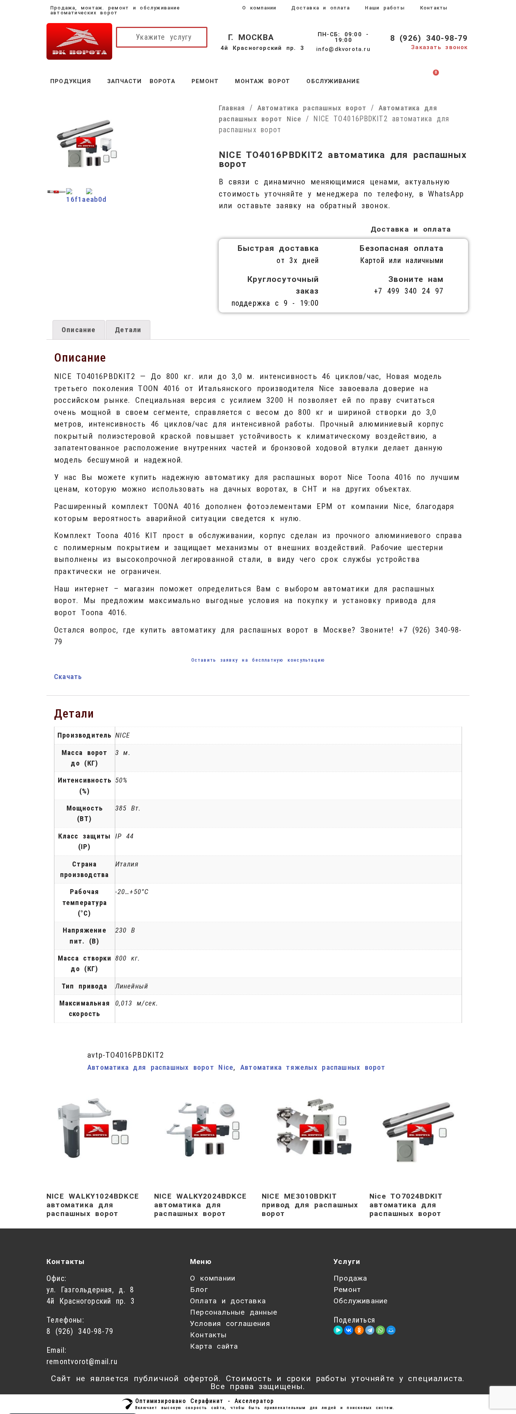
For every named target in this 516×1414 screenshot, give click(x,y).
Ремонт (205, 81)
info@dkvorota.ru (343, 49)
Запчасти (124, 81)
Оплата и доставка (228, 1300)
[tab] (79, 330)
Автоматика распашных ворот (312, 108)
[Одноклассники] (359, 1330)
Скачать (68, 676)
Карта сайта (214, 1346)
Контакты (434, 8)
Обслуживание (333, 81)
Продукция (70, 81)
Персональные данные (233, 1312)
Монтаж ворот (262, 81)
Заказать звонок (439, 47)
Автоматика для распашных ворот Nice (160, 1067)
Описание (79, 329)
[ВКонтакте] (348, 1330)
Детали (128, 329)
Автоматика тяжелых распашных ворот (313, 1067)
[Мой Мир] (390, 1330)
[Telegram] (369, 1330)
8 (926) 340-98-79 (429, 38)
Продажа (350, 1278)
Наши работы (385, 8)
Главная (232, 108)
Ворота (162, 81)
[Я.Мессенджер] (338, 1330)
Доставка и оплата (320, 8)
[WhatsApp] (380, 1330)
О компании (259, 8)
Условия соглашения (230, 1323)
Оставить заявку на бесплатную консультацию (258, 660)
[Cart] (429, 81)
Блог (199, 1289)
